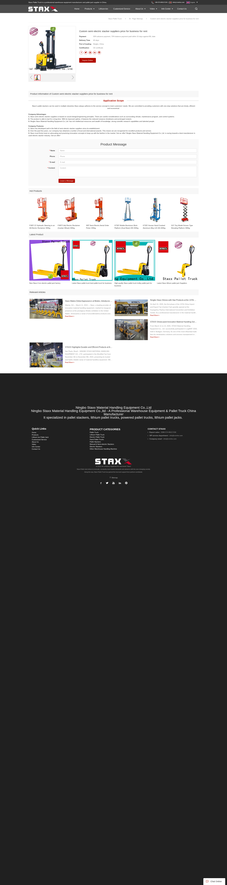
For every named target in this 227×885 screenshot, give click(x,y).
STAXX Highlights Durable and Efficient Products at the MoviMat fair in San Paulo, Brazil (88, 347)
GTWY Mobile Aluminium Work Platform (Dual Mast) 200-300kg (126, 226)
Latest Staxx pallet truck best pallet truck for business (92, 283)
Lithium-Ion (103, 9)
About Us (139, 9)
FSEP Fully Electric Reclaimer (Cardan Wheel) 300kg (69, 226)
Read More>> (69, 316)
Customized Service (121, 9)
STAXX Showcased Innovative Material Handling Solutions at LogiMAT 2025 (173, 322)
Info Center (166, 9)
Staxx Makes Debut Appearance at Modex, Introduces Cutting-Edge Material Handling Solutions (88, 301)
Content (51, 168)
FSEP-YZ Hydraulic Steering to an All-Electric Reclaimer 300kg (42, 226)
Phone (52, 156)
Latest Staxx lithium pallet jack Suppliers (172, 283)
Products (88, 9)
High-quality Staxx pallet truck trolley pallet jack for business (133, 284)
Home (76, 9)
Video (152, 9)
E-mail (52, 162)
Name (52, 150)
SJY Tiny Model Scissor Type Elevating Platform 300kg (182, 226)
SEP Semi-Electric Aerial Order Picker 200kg (97, 226)
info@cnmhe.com (178, 2)
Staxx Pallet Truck (115, 19)
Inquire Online (87, 60)
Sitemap (114, 478)
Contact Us (182, 9)
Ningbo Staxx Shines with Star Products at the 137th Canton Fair (173, 300)
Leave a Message (66, 181)
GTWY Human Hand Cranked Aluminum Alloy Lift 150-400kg (154, 226)
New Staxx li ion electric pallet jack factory (44, 283)
